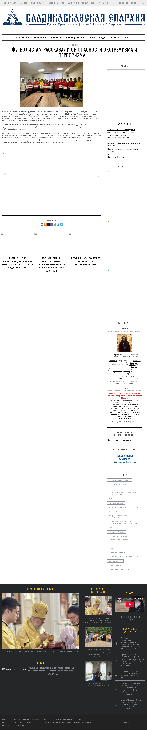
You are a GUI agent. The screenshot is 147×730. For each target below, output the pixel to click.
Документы (125, 123)
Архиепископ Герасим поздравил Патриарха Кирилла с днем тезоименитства (121, 137)
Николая (127, 371)
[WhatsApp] (55, 224)
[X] (48, 224)
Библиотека (10, 3)
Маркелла (136, 361)
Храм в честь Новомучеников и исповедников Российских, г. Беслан (123, 522)
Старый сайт (37, 3)
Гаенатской (114, 414)
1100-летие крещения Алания (120, 480)
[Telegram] (61, 224)
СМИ (126, 37)
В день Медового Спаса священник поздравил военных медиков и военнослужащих (131, 703)
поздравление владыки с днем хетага (123, 556)
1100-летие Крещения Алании (120, 569)
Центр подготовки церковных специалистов (71, 3)
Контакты (103, 3)
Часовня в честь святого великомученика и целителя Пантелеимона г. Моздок (120, 538)
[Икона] (124, 353)
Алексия (112, 369)
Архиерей (21, 37)
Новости (56, 37)
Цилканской (132, 410)
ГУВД (111, 488)
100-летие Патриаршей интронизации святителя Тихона (123, 493)
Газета (115, 37)
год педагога (114, 544)
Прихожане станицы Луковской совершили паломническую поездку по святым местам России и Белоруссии (51, 264)
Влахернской (130, 416)
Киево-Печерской (131, 404)
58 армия (112, 548)
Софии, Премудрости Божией (127, 400)
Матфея (134, 367)
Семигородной (114, 408)
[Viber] (51, 224)
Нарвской (134, 379)
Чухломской (124, 414)
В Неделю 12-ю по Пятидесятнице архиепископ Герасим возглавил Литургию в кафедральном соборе (17, 263)
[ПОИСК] (143, 3)
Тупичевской (119, 416)
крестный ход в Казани (117, 484)
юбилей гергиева (115, 561)
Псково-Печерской (129, 406)
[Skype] (58, 224)
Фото (92, 37)
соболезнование (115, 565)
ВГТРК (111, 499)
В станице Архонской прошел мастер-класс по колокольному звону (85, 261)
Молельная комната (116, 511)
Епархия (39, 37)
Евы (130, 373)
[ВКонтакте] (42, 224)
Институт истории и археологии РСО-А (123, 507)
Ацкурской (123, 410)
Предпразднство (116, 355)
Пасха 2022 (113, 528)
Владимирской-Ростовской (119, 412)
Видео (103, 37)
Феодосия (113, 361)
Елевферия (118, 373)
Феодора (123, 375)
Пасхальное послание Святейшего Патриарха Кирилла (121, 156)
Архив (24, 3)
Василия (132, 365)
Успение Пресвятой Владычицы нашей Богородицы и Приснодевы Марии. (124, 395)
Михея (129, 357)
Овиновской (116, 406)
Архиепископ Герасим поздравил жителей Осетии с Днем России (121, 131)
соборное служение (117, 552)
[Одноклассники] (45, 224)
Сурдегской (134, 414)
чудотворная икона (116, 503)
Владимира (125, 369)
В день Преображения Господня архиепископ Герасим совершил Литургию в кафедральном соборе (132, 687)
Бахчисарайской (124, 418)
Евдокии (112, 375)
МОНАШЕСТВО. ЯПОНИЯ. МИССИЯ (130, 618)
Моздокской (135, 412)
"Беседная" (124, 379)
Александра (136, 375)
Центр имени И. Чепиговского (120, 440)
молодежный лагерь (116, 532)
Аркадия (133, 363)
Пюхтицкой (125, 408)
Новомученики (75, 37)
